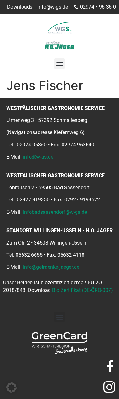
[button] (59, 63)
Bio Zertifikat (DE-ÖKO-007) (82, 290)
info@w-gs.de (38, 157)
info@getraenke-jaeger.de (51, 267)
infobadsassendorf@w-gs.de (55, 212)
